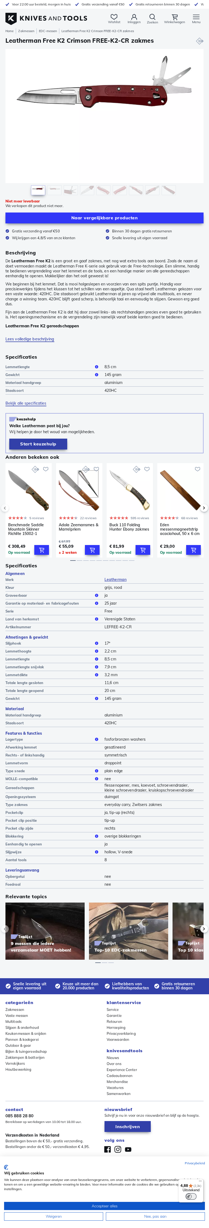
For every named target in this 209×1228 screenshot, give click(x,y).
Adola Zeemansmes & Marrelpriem (78, 527)
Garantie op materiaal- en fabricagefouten (42, 603)
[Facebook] (107, 1149)
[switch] (191, 1196)
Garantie (114, 1015)
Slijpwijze (13, 852)
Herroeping (116, 1027)
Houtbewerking (18, 1069)
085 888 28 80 (19, 1115)
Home (9, 31)
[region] (104, 123)
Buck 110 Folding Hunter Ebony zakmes (129, 527)
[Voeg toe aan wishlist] (46, 469)
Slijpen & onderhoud (22, 1027)
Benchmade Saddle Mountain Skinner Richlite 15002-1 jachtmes (26, 529)
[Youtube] (128, 1149)
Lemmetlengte (17, 367)
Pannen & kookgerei (22, 1039)
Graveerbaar (16, 595)
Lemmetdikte (16, 675)
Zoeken (152, 22)
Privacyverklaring (121, 1033)
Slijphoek (13, 643)
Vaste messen (16, 1015)
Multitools (13, 1021)
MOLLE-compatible (21, 779)
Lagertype (14, 739)
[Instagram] (118, 1149)
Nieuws (113, 1057)
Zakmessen (26, 31)
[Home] (46, 16)
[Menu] (200, 1182)
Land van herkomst (22, 619)
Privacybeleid (195, 1163)
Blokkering (14, 836)
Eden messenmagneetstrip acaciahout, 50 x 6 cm (179, 529)
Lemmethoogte (18, 651)
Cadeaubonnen (120, 1075)
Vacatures (115, 1087)
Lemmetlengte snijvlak (24, 667)
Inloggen (134, 22)
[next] (195, 508)
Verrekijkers (15, 1063)
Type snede (15, 771)
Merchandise (117, 1081)
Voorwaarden (118, 1039)
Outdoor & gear (18, 1045)
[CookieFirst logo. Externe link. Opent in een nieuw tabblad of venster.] (6, 1167)
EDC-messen (48, 31)
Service (113, 1009)
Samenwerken (119, 1093)
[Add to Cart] (41, 550)
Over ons (114, 1063)
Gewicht (12, 375)
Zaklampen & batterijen (25, 1057)
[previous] (14, 508)
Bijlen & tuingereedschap (26, 1051)
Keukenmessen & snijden (25, 1033)
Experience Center (122, 1069)
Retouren (114, 1021)
